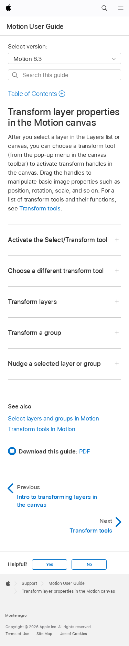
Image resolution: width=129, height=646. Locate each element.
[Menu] (120, 8)
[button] (104, 8)
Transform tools (40, 208)
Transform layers (32, 302)
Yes (49, 564)
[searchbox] (64, 74)
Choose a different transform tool (56, 271)
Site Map (44, 633)
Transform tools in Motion (41, 429)
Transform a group (34, 333)
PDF (84, 451)
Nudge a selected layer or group (54, 364)
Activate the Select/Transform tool (57, 240)
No (89, 564)
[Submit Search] (15, 75)
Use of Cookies (73, 633)
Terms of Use (17, 633)
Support (29, 583)
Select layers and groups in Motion (53, 418)
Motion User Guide (35, 26)
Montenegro (16, 615)
